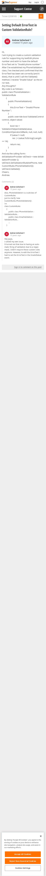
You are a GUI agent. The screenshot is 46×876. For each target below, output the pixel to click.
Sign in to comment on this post (28, 267)
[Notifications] (42, 2)
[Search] (41, 9)
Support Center (23, 9)
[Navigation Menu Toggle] (4, 9)
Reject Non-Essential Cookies (22, 861)
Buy (30, 2)
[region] (23, 854)
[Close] (41, 836)
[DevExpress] (10, 2)
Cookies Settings (23, 868)
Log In (36, 2)
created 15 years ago (22, 42)
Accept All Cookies (22, 854)
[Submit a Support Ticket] (41, 16)
